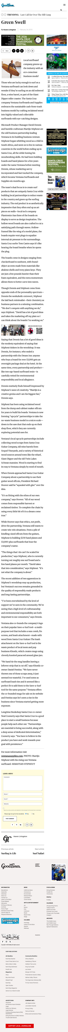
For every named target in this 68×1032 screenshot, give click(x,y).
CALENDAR (50, 903)
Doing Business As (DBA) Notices (15, 1015)
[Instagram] (6, 941)
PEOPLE (49, 897)
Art (25, 905)
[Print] (32, 51)
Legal (7, 1006)
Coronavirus (27, 892)
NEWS (25, 887)
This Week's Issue (51, 921)
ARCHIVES (37, 865)
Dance (25, 907)
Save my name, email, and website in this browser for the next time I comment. (22, 810)
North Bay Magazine (11, 988)
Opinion (26, 926)
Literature (26, 911)
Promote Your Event (52, 911)
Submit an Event (51, 909)
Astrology (26, 922)
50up (7, 974)
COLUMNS (27, 920)
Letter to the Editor (6, 899)
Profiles (49, 900)
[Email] (27, 51)
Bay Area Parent (10, 977)
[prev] (2, 15)
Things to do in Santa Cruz (33, 14)
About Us (3, 895)
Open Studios (9, 985)
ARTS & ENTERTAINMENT (31, 902)
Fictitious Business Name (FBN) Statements (14, 1013)
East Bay (8, 982)
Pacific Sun (9, 969)
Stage (25, 916)
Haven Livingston (9, 30)
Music (25, 913)
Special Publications (52, 926)
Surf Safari (38, 853)
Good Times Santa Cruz (12, 961)
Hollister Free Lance (30, 964)
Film (25, 909)
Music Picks (27, 915)
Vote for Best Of (5, 912)
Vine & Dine (50, 894)
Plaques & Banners (6, 914)
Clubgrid (49, 915)
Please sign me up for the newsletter (14, 814)
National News (28, 895)
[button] (61, 10)
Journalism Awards (30, 1006)
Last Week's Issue (51, 923)
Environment (27, 894)
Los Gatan (28, 969)
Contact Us (4, 897)
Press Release (5, 901)
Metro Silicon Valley (11, 964)
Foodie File (49, 892)
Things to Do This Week (53, 913)
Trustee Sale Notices (11, 1017)
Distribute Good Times (7, 910)
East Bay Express (10, 958)
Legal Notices (9, 1010)
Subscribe (4, 892)
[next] (5, 15)
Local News (27, 897)
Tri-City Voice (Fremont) (31, 982)
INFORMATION (5, 887)
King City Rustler (29, 966)
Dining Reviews (51, 890)
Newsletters (4, 890)
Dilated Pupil (9, 980)
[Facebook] (13, 51)
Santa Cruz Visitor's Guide (13, 990)
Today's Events (51, 907)
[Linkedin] (22, 51)
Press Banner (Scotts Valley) (33, 974)
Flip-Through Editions (52, 925)
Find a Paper (4, 909)
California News (28, 890)
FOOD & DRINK (51, 887)
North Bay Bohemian (11, 966)
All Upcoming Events (52, 906)
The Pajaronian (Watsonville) (33, 980)
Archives (3, 907)
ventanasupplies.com (12, 756)
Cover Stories (27, 899)
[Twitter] (18, 51)
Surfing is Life (8, 853)
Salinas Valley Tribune (31, 977)
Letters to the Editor (29, 924)
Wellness (26, 928)
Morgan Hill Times (30, 972)
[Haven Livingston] (7, 839)
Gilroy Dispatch (29, 958)
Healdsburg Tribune (30, 961)
